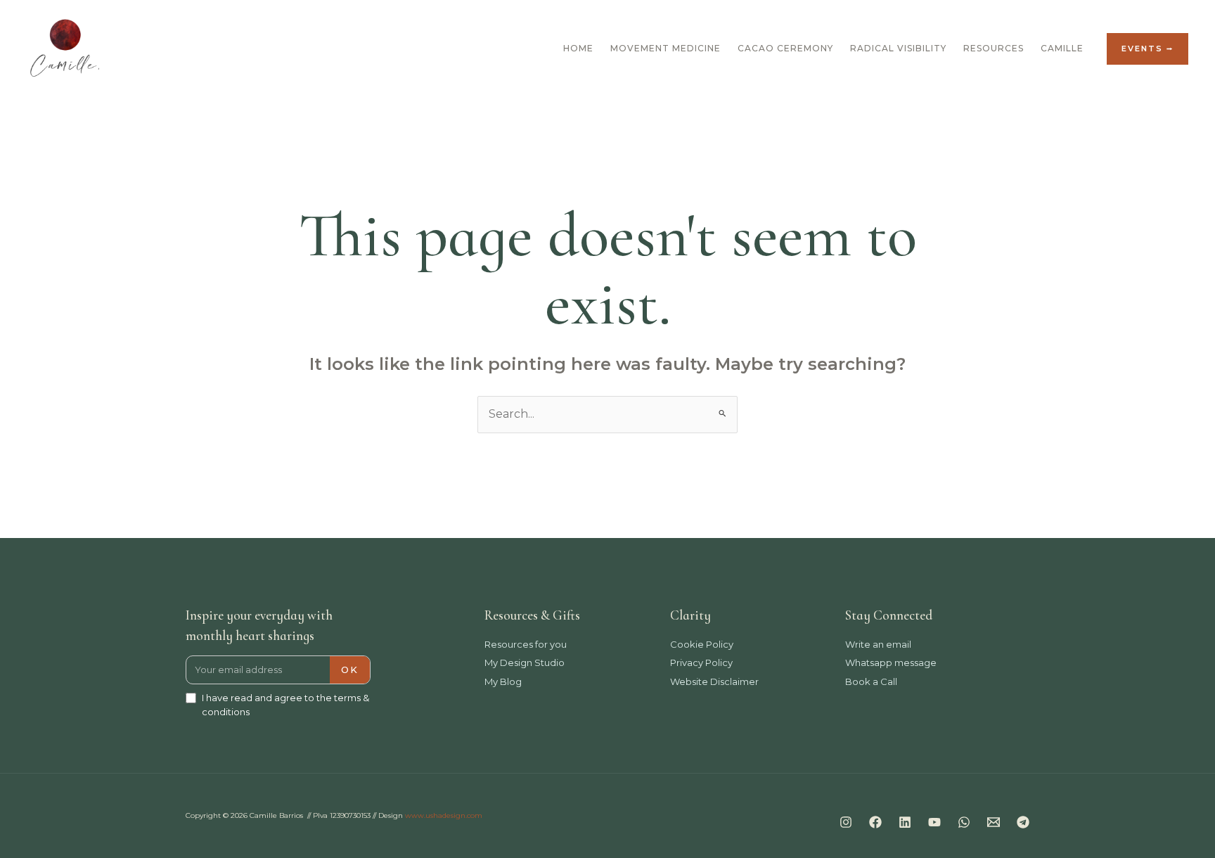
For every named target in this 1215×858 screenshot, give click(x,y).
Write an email (878, 644)
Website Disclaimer (714, 681)
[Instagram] (846, 822)
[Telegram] (1023, 822)
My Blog (503, 681)
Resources (993, 48)
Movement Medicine (665, 48)
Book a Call (871, 681)
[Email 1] (993, 822)
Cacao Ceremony (785, 48)
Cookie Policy (701, 644)
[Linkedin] (905, 822)
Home (578, 48)
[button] (1147, 48)
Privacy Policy (701, 662)
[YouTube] (934, 822)
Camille (1062, 48)
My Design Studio (524, 662)
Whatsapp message (891, 662)
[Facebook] (875, 822)
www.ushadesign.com (443, 815)
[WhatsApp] (964, 822)
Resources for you (525, 644)
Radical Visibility (898, 48)
